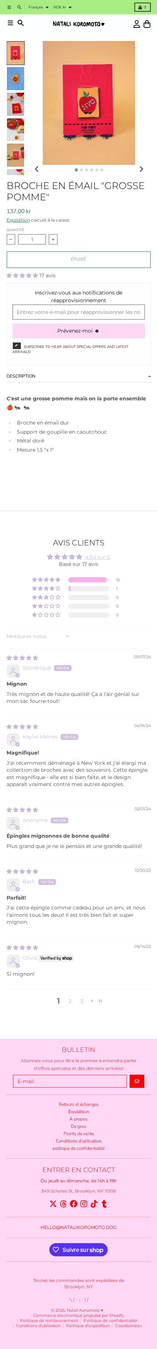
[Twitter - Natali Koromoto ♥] (53, 1204)
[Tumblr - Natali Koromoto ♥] (104, 1204)
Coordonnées (128, 1325)
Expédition (18, 220)
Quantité (15, 229)
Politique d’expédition (88, 1325)
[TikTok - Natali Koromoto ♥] (94, 1204)
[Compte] (137, 24)
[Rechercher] (20, 23)
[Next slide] (141, 169)
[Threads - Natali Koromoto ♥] (63, 1204)
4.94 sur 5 (97, 557)
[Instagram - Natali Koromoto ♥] (84, 1204)
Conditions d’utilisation (38, 1325)
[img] (22, 658)
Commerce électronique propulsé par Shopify (78, 1315)
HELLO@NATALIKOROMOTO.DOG (78, 1227)
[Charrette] (147, 24)
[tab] (76, 169)
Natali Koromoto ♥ (85, 1310)
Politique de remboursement (49, 1320)
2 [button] (70, 1001)
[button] (23, 275)
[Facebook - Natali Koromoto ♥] (73, 1204)
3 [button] (81, 1001)
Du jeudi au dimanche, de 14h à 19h (78, 1180)
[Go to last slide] (37, 169)
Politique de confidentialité (110, 1320)
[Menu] (10, 23)
